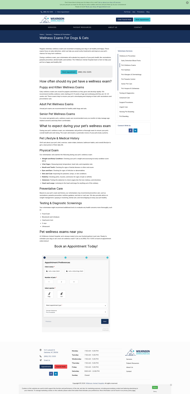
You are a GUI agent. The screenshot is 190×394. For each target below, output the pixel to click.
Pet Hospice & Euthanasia (130, 88)
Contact (138, 27)
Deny (155, 391)
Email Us (47, 360)
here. (134, 390)
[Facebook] (131, 130)
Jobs (134, 12)
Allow (155, 387)
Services (52, 27)
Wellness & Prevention (62, 34)
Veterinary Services (125, 51)
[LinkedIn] (135, 130)
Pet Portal (127, 12)
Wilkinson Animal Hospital (95, 383)
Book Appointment (142, 19)
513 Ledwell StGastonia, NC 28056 (51, 351)
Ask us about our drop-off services (109, 2)
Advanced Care (124, 98)
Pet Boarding (123, 116)
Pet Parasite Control (128, 79)
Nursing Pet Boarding (126, 112)
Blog (148, 12)
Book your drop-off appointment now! (98, 7)
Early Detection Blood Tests (131, 61)
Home (42, 34)
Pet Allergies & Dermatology (131, 74)
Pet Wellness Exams (128, 65)
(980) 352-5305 (84, 72)
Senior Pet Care (126, 84)
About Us (112, 27)
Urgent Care (123, 107)
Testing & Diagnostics (126, 93)
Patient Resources (82, 27)
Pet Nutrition (125, 70)
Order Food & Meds (124, 19)
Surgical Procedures (126, 102)
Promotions (140, 12)
